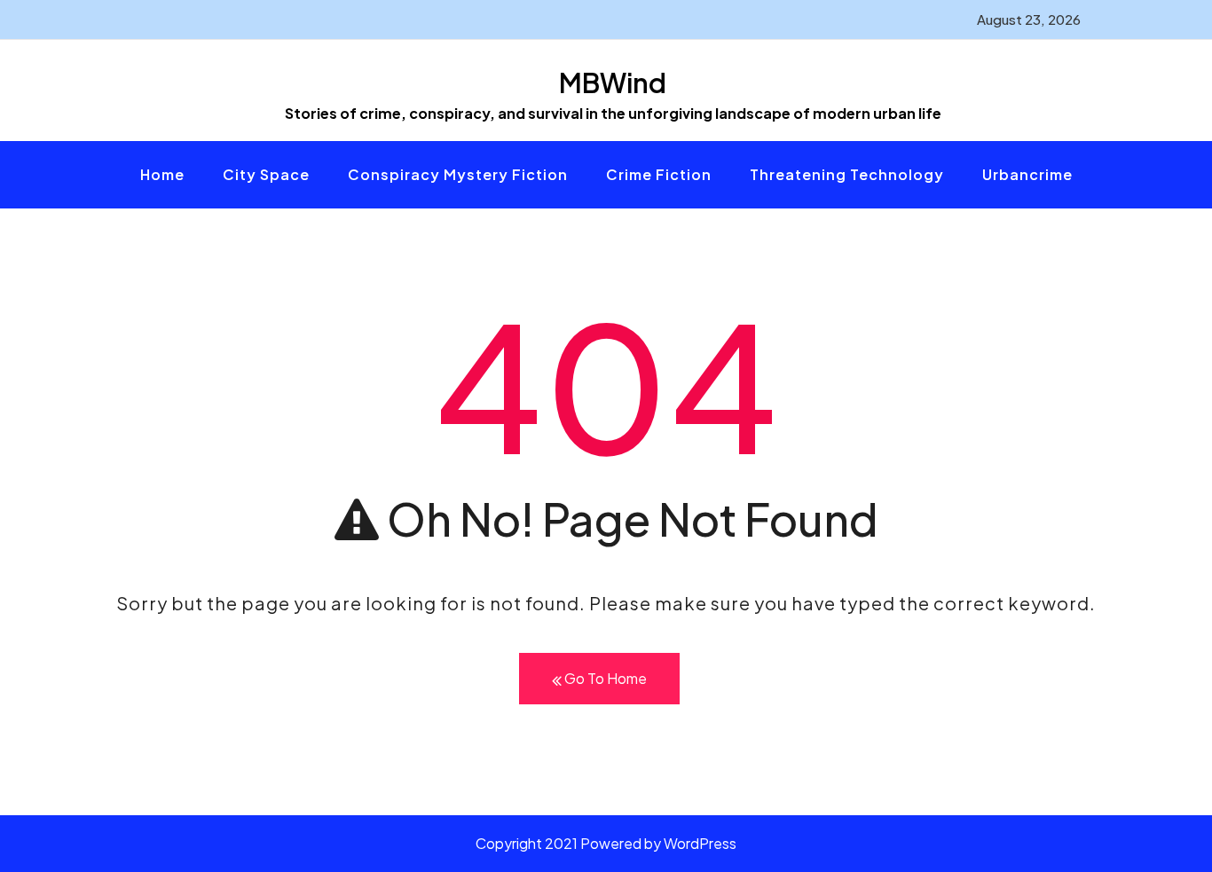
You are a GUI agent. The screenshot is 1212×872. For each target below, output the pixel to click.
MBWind (612, 82)
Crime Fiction (659, 174)
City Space (266, 174)
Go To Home (604, 678)
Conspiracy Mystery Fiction (458, 174)
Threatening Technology (847, 174)
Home (162, 174)
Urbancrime (1027, 174)
